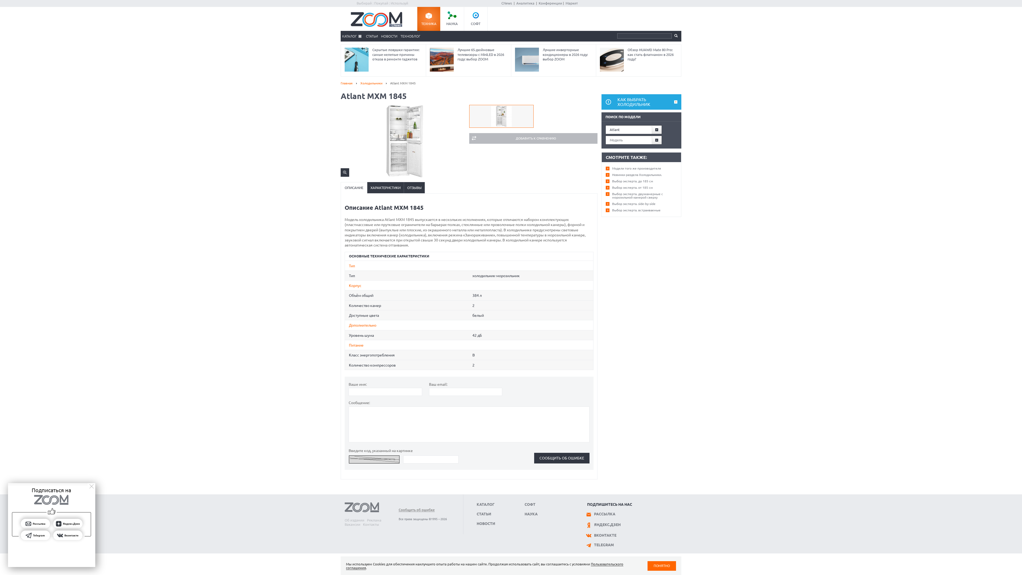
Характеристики (385, 188)
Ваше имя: (358, 384)
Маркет (572, 3)
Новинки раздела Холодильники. (637, 174)
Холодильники (371, 83)
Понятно (662, 566)
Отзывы (414, 188)
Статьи (372, 36)
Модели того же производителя (636, 168)
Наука (452, 24)
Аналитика (525, 3)
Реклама (374, 520)
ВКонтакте (605, 535)
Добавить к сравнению (536, 138)
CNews (506, 3)
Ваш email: (438, 384)
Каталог (349, 36)
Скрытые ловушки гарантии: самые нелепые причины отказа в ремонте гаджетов (395, 54)
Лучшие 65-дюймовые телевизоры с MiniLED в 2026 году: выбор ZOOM (481, 54)
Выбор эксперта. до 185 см (632, 181)
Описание (354, 188)
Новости (389, 36)
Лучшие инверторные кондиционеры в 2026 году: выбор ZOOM (565, 54)
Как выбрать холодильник (633, 102)
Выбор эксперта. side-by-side (634, 204)
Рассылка (604, 514)
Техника (428, 24)
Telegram (604, 545)
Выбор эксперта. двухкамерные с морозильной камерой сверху (637, 195)
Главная (347, 83)
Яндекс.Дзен (607, 525)
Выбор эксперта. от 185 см (632, 187)
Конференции (550, 3)
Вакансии (352, 524)
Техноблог (410, 36)
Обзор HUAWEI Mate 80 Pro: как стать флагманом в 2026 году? (651, 54)
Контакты (371, 524)
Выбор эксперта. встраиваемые (636, 210)
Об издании (354, 520)
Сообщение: (359, 403)
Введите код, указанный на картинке (381, 451)
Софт (475, 24)
